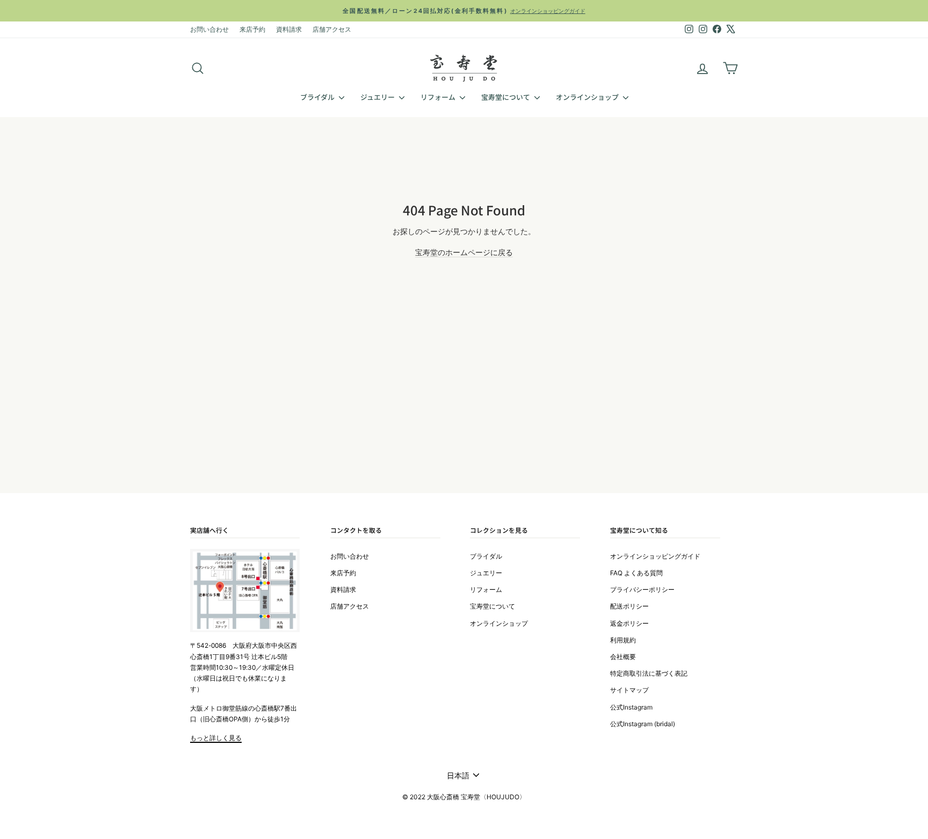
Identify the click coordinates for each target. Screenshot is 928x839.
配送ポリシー (629, 606)
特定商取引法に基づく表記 (648, 673)
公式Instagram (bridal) (642, 724)
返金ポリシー (629, 623)
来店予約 (252, 29)
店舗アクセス (332, 29)
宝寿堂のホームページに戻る (464, 252)
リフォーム (439, 97)
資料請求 (289, 29)
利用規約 (623, 640)
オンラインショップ (588, 97)
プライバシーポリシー (642, 589)
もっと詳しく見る (216, 738)
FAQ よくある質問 (636, 573)
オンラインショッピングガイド (655, 556)
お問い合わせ (209, 29)
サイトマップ (629, 690)
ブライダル (318, 97)
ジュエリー (378, 97)
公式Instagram (631, 707)
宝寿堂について (506, 97)
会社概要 (623, 657)
